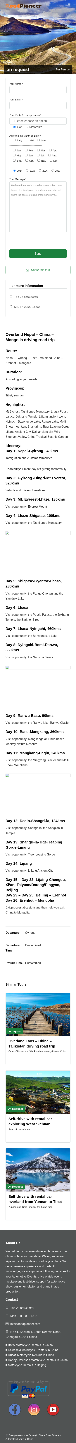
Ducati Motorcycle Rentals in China (31, 1355)
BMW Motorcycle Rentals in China (30, 1345)
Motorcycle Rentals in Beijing (27, 1365)
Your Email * (16, 99)
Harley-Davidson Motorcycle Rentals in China (38, 1360)
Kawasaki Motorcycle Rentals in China (33, 1350)
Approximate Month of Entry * (25, 135)
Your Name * (16, 83)
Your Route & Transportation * (25, 115)
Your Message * (17, 179)
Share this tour (40, 270)
